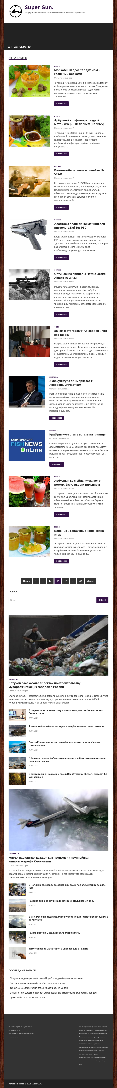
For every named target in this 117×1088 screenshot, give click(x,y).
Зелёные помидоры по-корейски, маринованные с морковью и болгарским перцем (53, 992)
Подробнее (61, 104)
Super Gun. (39, 7)
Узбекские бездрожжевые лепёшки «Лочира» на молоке (39, 987)
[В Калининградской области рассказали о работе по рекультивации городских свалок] (17, 768)
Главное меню (21, 46)
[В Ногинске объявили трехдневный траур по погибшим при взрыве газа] (17, 894)
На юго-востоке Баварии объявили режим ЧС (54, 932)
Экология (13, 679)
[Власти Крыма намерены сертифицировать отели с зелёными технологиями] (17, 752)
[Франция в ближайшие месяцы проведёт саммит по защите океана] (17, 736)
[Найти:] (58, 600)
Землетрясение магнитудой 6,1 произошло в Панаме (58, 948)
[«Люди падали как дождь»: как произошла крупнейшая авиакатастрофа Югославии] (58, 851)
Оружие (57, 166)
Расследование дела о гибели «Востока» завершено (37, 983)
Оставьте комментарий (64, 78)
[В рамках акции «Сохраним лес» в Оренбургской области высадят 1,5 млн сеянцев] (17, 783)
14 (50, 581)
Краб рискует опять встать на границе (77, 434)
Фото (56, 327)
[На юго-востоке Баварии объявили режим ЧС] (17, 942)
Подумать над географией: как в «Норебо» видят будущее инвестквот (46, 978)
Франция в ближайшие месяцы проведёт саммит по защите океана (66, 726)
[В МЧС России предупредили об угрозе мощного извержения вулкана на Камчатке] (17, 926)
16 (65, 581)
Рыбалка (53, 377)
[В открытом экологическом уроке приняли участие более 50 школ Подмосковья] (17, 720)
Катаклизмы (15, 854)
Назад (26, 581)
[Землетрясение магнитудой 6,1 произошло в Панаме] (17, 958)
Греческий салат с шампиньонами (28, 997)
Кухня (57, 66)
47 (80, 581)
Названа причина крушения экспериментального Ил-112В (61, 900)
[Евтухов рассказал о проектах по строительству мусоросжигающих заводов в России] (58, 676)
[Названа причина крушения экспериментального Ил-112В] (17, 910)
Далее (90, 581)
